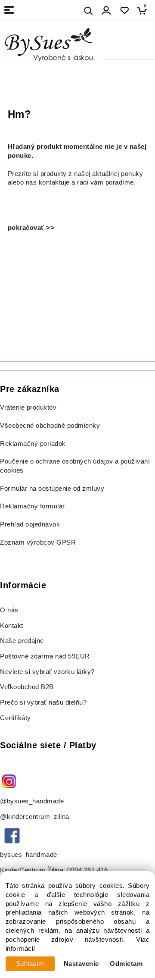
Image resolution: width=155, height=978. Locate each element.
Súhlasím (30, 963)
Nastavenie (81, 963)
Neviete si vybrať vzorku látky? (47, 671)
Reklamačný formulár (32, 506)
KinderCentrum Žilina (31, 870)
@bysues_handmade (32, 801)
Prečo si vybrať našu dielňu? (43, 702)
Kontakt (12, 625)
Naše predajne (22, 640)
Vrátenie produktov (28, 407)
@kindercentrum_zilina (35, 816)
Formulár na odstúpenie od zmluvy (52, 488)
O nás (9, 610)
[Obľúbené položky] (124, 10)
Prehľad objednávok (30, 524)
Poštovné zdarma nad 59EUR (45, 656)
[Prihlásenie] (106, 10)
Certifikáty (15, 718)
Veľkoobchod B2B (27, 686)
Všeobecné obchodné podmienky (50, 425)
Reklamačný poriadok (33, 443)
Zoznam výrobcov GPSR (38, 542)
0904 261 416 (87, 870)
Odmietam (126, 963)
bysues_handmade (29, 854)
